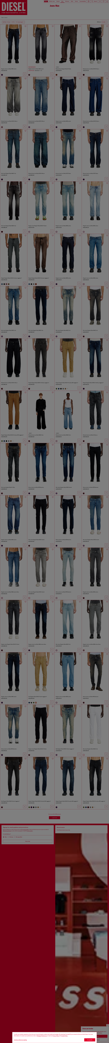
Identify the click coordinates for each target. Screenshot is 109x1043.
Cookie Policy (64, 1035)
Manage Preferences (42, 1035)
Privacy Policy (55, 1035)
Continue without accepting (20, 1039)
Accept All (89, 1039)
